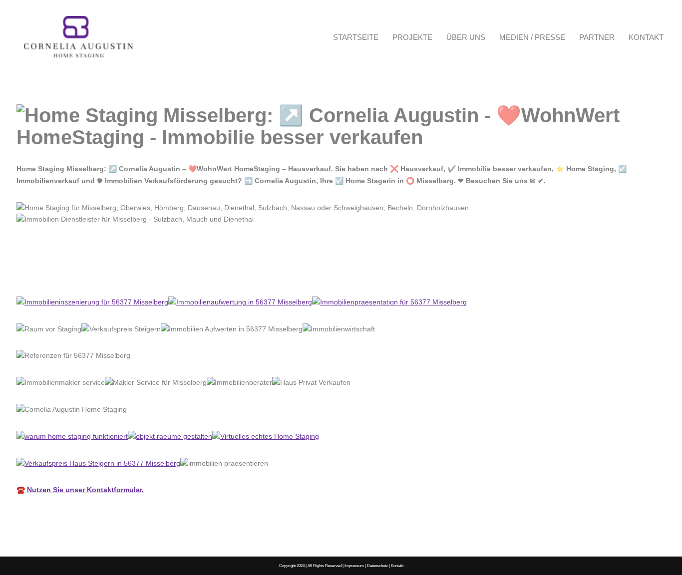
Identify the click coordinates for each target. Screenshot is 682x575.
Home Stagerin (57, 274)
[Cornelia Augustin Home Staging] (78, 37)
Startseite (355, 37)
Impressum (354, 565)
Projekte (412, 37)
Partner (597, 37)
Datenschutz (377, 565)
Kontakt (646, 37)
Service (126, 274)
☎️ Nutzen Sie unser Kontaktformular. (80, 490)
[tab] (57, 275)
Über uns (465, 37)
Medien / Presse (532, 37)
